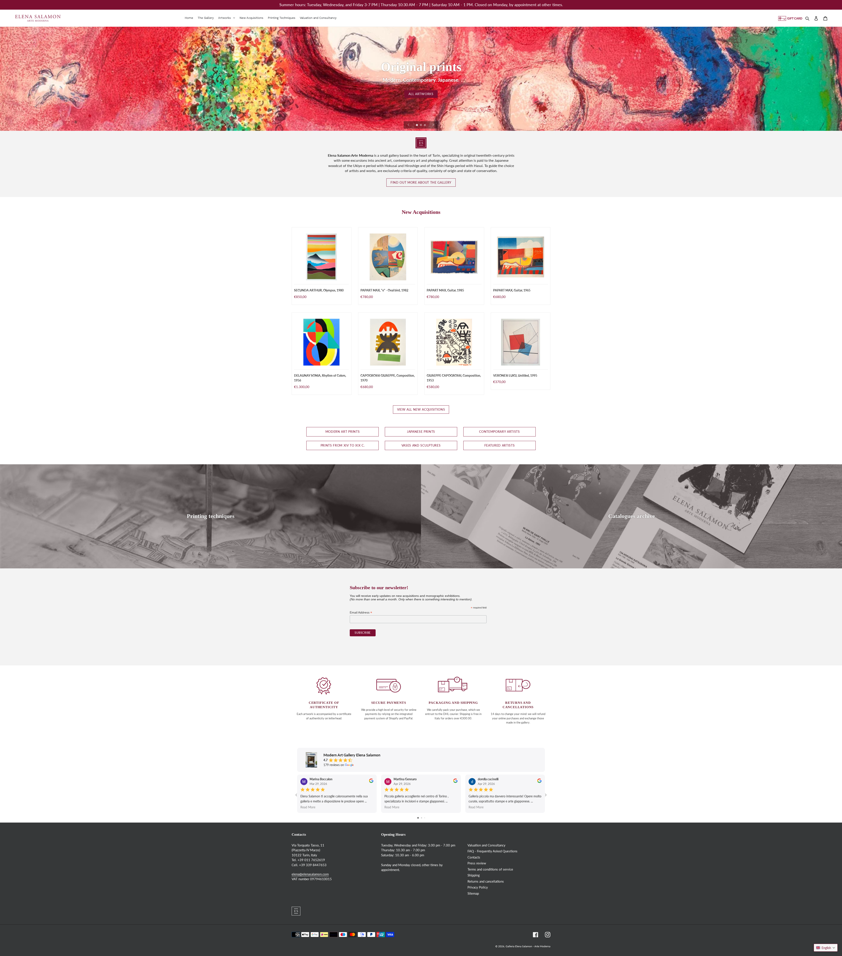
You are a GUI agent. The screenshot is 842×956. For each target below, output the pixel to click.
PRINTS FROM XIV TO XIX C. (343, 445)
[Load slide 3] (425, 125)
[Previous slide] (408, 125)
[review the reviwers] (371, 782)
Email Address (361, 612)
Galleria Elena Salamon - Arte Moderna (528, 946)
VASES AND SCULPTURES (421, 445)
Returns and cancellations (485, 881)
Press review (476, 863)
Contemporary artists (499, 431)
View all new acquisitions (421, 409)
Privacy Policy (477, 887)
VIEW (421, 95)
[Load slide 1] (417, 125)
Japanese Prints (421, 431)
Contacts (473, 857)
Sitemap (473, 893)
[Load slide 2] (421, 125)
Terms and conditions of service (490, 869)
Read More (307, 807)
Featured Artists (499, 445)
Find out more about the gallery (421, 182)
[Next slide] (433, 125)
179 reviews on (333, 764)
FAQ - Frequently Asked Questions (492, 851)
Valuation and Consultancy (486, 845)
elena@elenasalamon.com (310, 874)
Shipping (473, 875)
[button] (825, 947)
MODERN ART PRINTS (342, 431)
